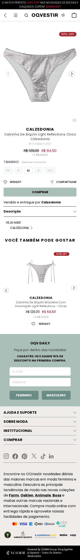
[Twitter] (34, 456)
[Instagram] (6, 456)
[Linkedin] (51, 456)
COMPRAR (40, 192)
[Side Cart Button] (74, 15)
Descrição (12, 211)
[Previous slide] (6, 290)
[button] (72, 74)
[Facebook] (15, 456)
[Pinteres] (24, 456)
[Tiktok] (43, 456)
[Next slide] (73, 288)
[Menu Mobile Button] (15, 15)
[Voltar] (5, 15)
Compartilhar (66, 182)
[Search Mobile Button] (26, 15)
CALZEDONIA (40, 129)
